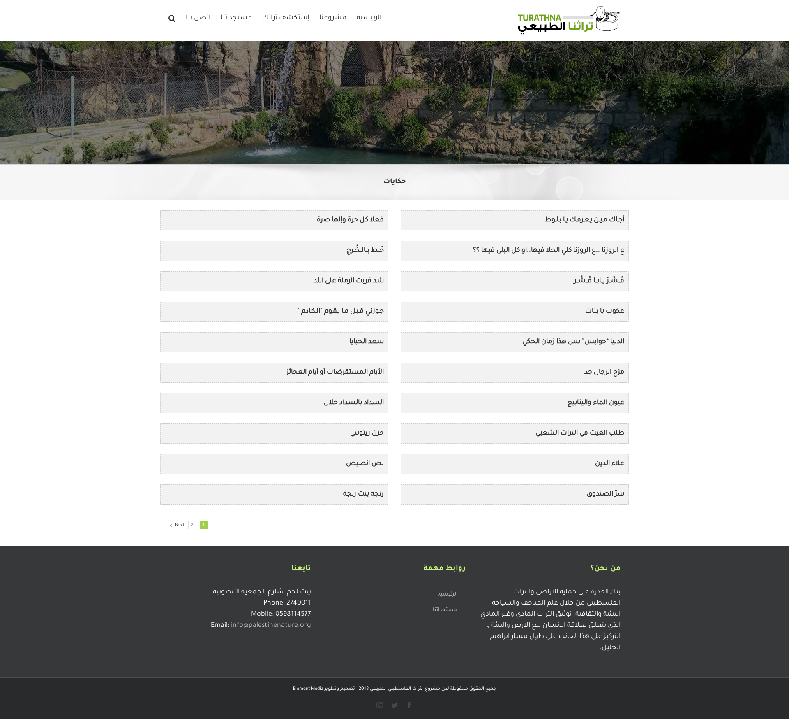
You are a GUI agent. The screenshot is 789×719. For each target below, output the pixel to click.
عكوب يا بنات (604, 311)
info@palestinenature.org (271, 625)
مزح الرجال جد (604, 372)
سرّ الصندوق (605, 494)
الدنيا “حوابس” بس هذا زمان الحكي (573, 342)
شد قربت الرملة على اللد (349, 281)
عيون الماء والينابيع (596, 403)
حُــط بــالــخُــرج (365, 250)
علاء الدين (609, 464)
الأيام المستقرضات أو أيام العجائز (335, 372)
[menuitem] (369, 17)
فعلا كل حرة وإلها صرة (350, 220)
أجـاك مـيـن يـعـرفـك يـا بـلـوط (584, 220)
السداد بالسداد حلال (354, 403)
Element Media (308, 688)
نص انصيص (365, 464)
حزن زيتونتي (367, 433)
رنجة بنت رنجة (363, 494)
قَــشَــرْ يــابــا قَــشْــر (599, 281)
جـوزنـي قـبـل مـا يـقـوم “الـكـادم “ (340, 311)
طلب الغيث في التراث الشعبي (579, 433)
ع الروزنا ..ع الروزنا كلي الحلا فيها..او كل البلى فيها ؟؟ (548, 250)
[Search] (171, 17)
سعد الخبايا (366, 342)
